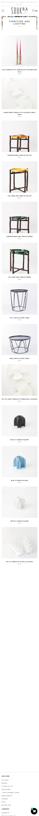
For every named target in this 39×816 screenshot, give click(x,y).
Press (4, 802)
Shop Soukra (6, 789)
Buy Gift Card (6, 805)
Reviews (4, 783)
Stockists (5, 799)
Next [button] (34, 51)
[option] (19, 50)
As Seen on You (7, 786)
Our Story (5, 780)
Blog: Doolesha (7, 795)
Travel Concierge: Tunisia (10, 792)
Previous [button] (4, 51)
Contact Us (5, 813)
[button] (34, 811)
